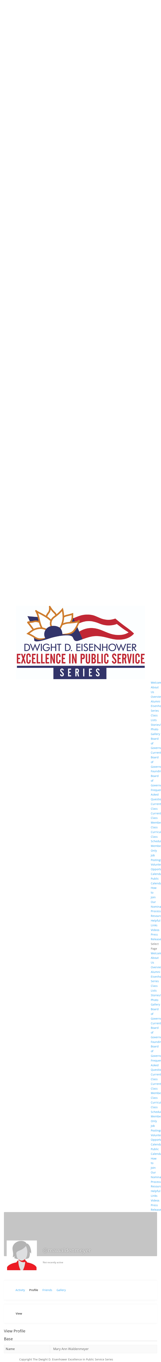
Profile (33, 1290)
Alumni (155, 701)
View (19, 1313)
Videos (155, 930)
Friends (47, 1290)
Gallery (61, 1290)
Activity (20, 1290)
